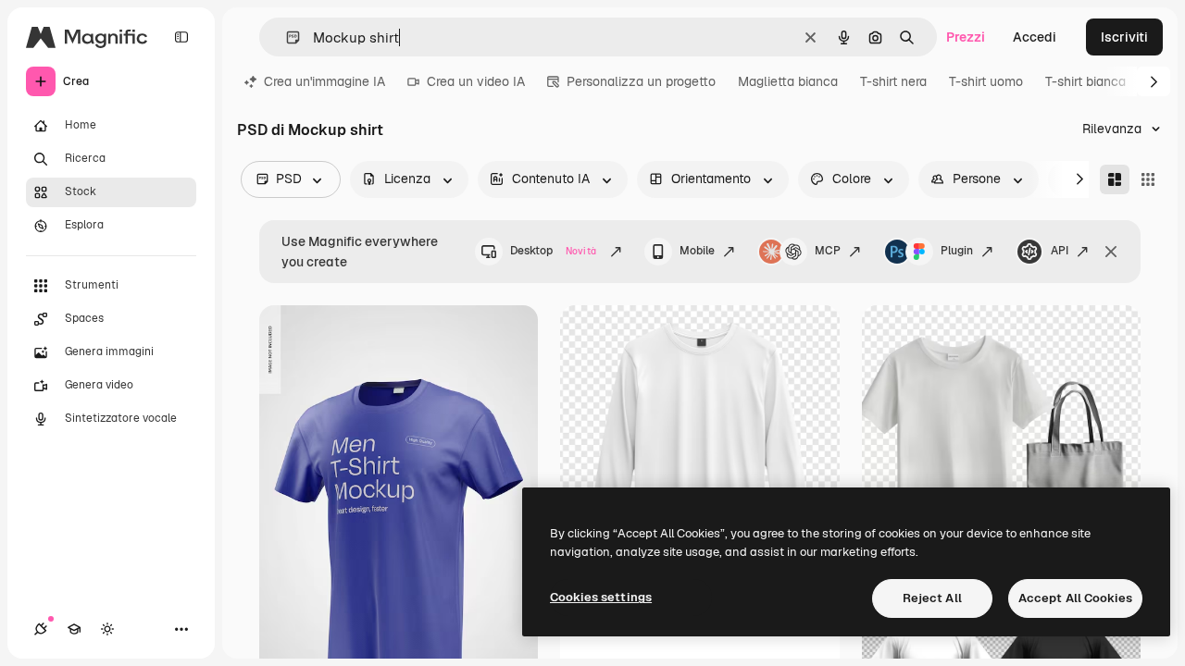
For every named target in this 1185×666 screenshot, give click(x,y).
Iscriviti (1124, 37)
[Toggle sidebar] (181, 37)
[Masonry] (1114, 179)
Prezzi (965, 37)
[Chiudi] (1111, 251)
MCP (828, 250)
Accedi (1034, 37)
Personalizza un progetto (641, 81)
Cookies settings (601, 597)
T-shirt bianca (1085, 81)
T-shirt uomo (986, 81)
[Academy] (74, 629)
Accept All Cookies (1075, 598)
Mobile (697, 250)
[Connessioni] (41, 629)
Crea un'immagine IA (324, 81)
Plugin (957, 250)
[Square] (1148, 179)
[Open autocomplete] (285, 37)
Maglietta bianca (788, 81)
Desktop (553, 250)
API (1059, 250)
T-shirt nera (893, 81)
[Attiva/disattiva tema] (107, 629)
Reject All (932, 598)
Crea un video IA (476, 81)
